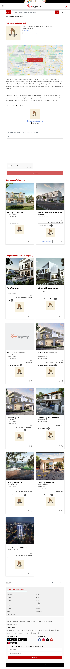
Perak (37, 597)
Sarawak (38, 608)
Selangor (9, 597)
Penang (9, 600)
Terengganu (39, 611)
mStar (52, 630)
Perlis (37, 600)
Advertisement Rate (12, 624)
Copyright (22, 621)
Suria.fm (35, 633)
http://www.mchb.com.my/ (30, 33)
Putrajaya (38, 603)
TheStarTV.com (21, 630)
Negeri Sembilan (11, 614)
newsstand (9, 633)
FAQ (34, 621)
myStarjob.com (32, 630)
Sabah (37, 605)
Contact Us (16, 621)
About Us (9, 621)
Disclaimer (29, 621)
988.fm (28, 633)
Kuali (58, 630)
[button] (8, 12)
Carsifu (40, 630)
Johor (8, 603)
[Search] (57, 12)
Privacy (39, 621)
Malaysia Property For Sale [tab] (17, 589)
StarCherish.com (19, 633)
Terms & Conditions (47, 621)
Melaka (8, 611)
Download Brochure (46, 241)
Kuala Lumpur (10, 594)
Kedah (8, 605)
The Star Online (11, 630)
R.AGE (46, 630)
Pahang (37, 594)
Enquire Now (35, 173)
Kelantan (9, 608)
